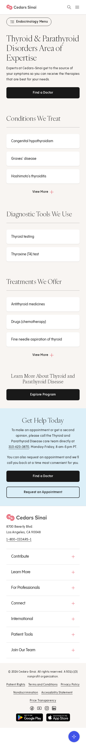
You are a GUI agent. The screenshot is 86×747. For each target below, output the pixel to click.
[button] (43, 556)
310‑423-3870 (19, 447)
